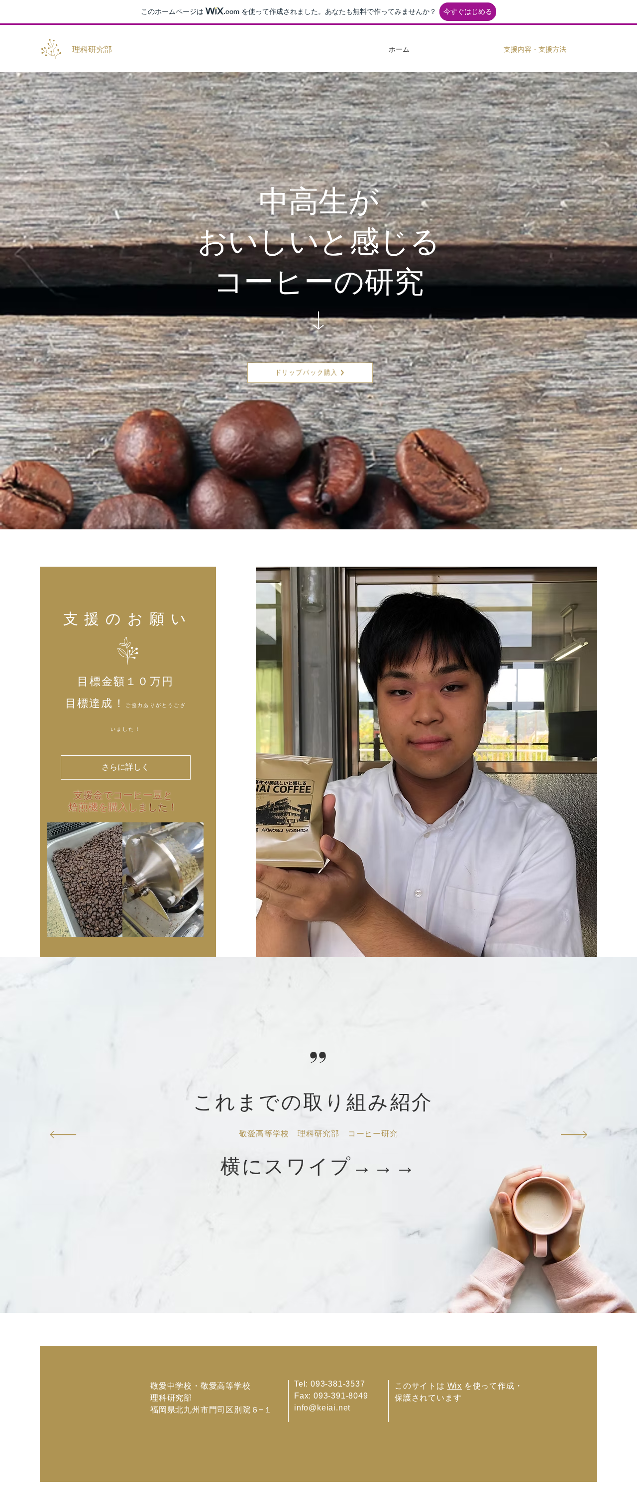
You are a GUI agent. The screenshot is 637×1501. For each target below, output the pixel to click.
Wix (454, 1386)
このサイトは (421, 1386)
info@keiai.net (322, 1407)
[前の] (63, 1135)
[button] (191, 926)
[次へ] (574, 1135)
